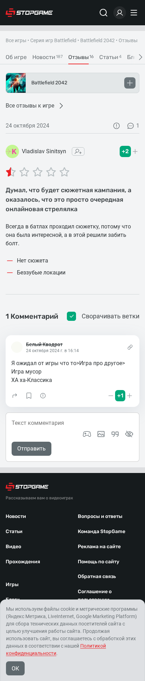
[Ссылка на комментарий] (130, 347)
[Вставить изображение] (101, 434)
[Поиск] (103, 12)
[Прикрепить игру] (87, 434)
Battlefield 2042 (97, 40)
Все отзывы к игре (30, 105)
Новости (16, 516)
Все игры (16, 40)
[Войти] (119, 12)
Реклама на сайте (99, 547)
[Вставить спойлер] (129, 434)
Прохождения (23, 562)
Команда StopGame (101, 531)
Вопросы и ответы (100, 516)
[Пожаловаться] (116, 126)
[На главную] (29, 12)
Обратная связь (97, 576)
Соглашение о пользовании (95, 596)
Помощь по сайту (98, 562)
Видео (13, 547)
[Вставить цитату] (115, 434)
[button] (14, 395)
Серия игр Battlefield (53, 40)
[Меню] (134, 12)
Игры (12, 585)
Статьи (14, 531)
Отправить (31, 448)
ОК (15, 668)
